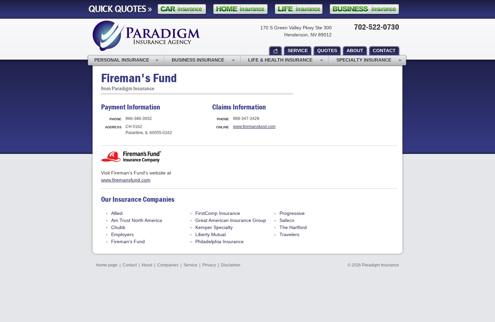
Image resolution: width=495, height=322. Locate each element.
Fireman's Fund (128, 241)
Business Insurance (198, 60)
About (146, 265)
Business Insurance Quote (364, 9)
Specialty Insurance (363, 60)
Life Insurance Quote (298, 9)
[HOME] (275, 51)
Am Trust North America (136, 220)
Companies (167, 265)
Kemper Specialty (214, 227)
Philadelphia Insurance (219, 241)
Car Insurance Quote (182, 9)
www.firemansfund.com (254, 126)
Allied (117, 213)
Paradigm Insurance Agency (146, 36)
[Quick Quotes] (120, 9)
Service (190, 265)
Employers (122, 234)
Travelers (289, 234)
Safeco (286, 220)
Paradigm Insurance (380, 265)
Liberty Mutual (210, 234)
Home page (107, 265)
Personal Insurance (121, 60)
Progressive (292, 213)
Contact (130, 265)
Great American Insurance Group (230, 220)
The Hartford (293, 227)
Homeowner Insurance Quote (240, 9)
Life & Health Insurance (280, 60)
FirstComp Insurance (217, 213)
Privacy (209, 265)
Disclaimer (230, 265)
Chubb (118, 227)
